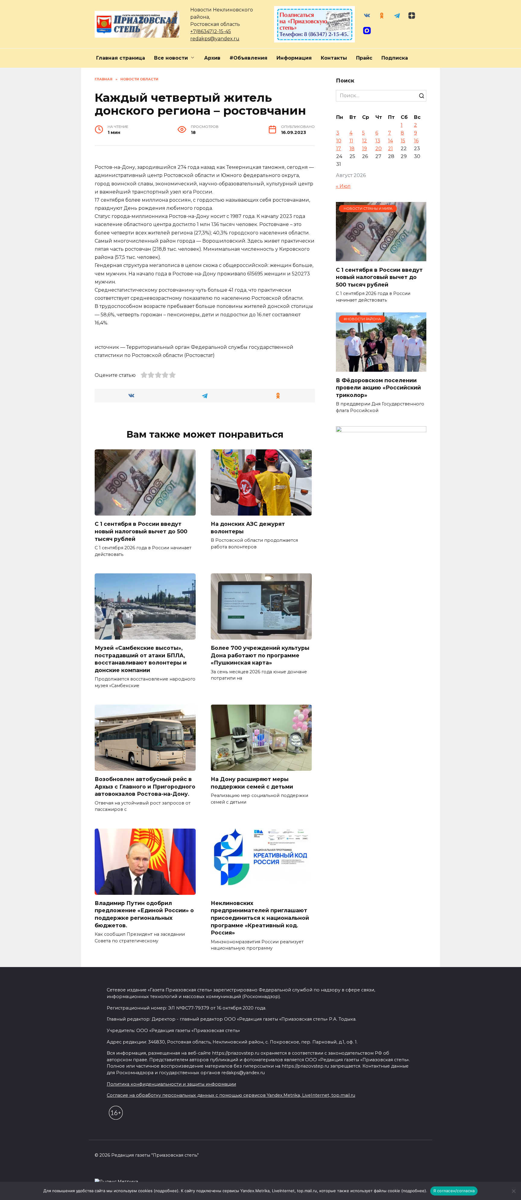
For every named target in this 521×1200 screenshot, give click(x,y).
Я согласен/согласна (454, 1190)
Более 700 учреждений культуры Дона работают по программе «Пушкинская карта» (260, 655)
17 (338, 148)
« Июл (343, 186)
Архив (212, 58)
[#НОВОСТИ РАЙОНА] (381, 368)
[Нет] (513, 1191)
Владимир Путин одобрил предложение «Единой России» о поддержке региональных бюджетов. (144, 914)
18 (352, 148)
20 (378, 148)
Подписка (394, 58)
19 (364, 148)
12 (364, 141)
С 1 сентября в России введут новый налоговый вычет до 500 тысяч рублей (141, 531)
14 (390, 141)
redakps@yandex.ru (214, 39)
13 (377, 141)
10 (338, 141)
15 (403, 141)
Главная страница (120, 58)
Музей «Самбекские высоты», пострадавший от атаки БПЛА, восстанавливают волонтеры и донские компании (141, 659)
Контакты (334, 58)
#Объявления (248, 58)
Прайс (364, 58)
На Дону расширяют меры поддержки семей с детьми (252, 783)
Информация (294, 58)
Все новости (171, 58)
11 (351, 141)
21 (390, 148)
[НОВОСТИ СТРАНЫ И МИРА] (381, 257)
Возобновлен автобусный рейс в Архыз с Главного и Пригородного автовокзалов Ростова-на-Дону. (145, 786)
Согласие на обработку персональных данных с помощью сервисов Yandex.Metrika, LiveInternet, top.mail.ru (231, 1095)
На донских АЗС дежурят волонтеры (248, 528)
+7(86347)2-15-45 (210, 31)
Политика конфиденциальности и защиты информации (171, 1084)
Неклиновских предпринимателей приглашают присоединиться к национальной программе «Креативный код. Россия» (260, 918)
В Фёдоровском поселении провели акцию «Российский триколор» (378, 387)
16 (416, 141)
